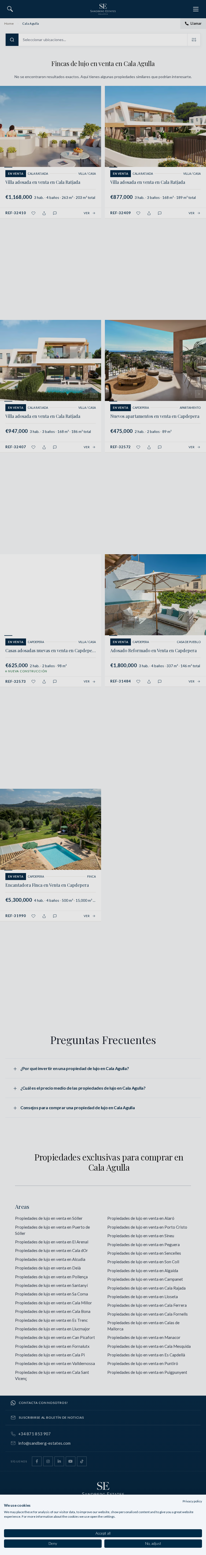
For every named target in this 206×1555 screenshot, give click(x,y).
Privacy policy (192, 1501)
